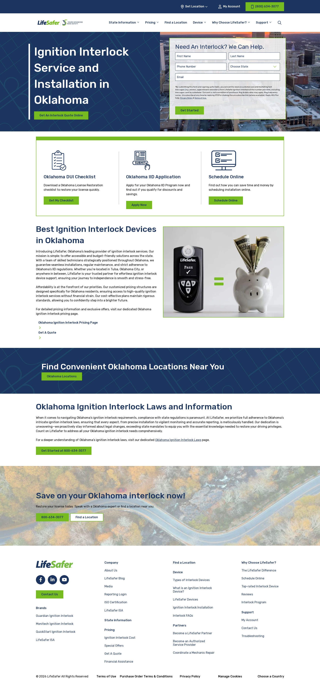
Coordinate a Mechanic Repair (193, 652)
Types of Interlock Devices (191, 580)
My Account (231, 6)
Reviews (247, 594)
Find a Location (176, 22)
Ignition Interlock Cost (119, 637)
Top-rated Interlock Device (260, 586)
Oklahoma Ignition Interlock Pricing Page (68, 322)
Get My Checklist (61, 200)
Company (111, 562)
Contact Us (49, 594)
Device (198, 22)
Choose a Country (271, 676)
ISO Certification (115, 602)
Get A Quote (47, 332)
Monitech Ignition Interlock (54, 624)
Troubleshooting (252, 636)
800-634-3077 (52, 517)
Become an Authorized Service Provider (189, 642)
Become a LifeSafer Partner (192, 633)
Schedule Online (226, 200)
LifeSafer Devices (185, 599)
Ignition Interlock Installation (193, 607)
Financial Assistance (118, 661)
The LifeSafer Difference (258, 570)
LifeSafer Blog (114, 578)
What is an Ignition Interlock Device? (192, 589)
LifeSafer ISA (45, 640)
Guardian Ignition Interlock (54, 616)
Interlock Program (253, 602)
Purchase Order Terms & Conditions (146, 676)
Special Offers (114, 645)
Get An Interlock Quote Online (61, 115)
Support (247, 612)
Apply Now (139, 205)
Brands (41, 608)
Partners (179, 625)
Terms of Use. (201, 98)
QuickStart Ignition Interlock (55, 632)
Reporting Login (115, 594)
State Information (122, 22)
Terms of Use (106, 676)
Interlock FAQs (183, 615)
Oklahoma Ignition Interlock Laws (178, 440)
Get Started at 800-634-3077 (63, 450)
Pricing (150, 22)
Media (108, 586)
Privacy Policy (186, 98)
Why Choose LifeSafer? (229, 22)
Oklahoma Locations (62, 376)
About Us (110, 570)
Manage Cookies (230, 676)
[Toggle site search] (279, 22)
